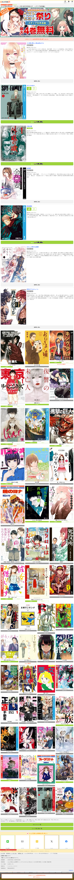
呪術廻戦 (29, 206)
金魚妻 (29, 168)
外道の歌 (29, 126)
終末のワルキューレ (33, 289)
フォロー (51, 848)
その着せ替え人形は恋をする (35, 43)
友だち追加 (7, 848)
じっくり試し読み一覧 (37, 828)
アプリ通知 (37, 848)
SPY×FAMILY (31, 85)
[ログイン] (68, 1)
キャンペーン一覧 (37, 824)
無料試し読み (37, 81)
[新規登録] (65, 1)
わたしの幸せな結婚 (33, 247)
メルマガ (22, 848)
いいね (66, 848)
